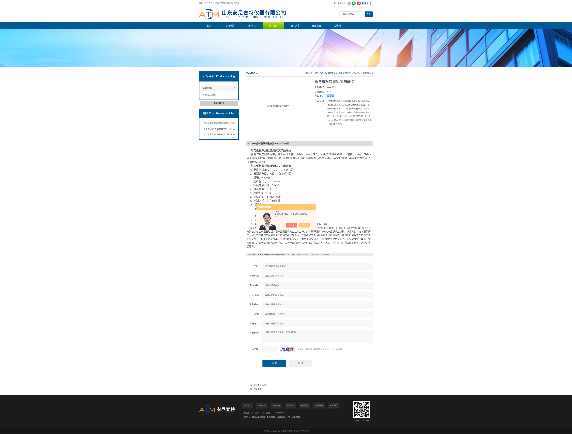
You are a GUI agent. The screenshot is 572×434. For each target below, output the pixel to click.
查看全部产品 (219, 103)
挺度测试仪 (207, 88)
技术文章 (295, 25)
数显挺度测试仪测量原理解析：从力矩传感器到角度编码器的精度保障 (234, 123)
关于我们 (230, 25)
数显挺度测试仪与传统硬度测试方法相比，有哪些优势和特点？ (231, 134)
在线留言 (316, 25)
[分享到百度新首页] (364, 3)
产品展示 (273, 25)
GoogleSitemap (277, 413)
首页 (209, 25)
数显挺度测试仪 (209, 95)
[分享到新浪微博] (359, 3)
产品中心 (323, 73)
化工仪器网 (265, 413)
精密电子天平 (259, 389)
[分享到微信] (354, 3)
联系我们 (338, 25)
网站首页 (247, 406)
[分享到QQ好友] (369, 3)
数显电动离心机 (260, 385)
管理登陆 (247, 413)
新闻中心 (252, 25)
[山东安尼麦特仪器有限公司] (243, 14)
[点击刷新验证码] (287, 349)
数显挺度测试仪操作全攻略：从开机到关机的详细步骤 (227, 129)
